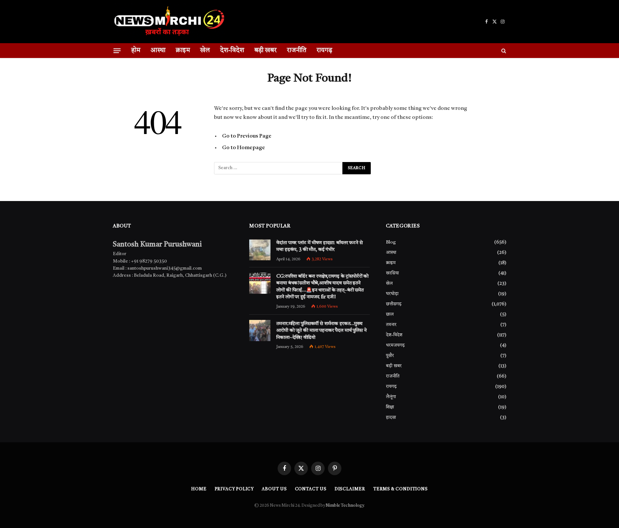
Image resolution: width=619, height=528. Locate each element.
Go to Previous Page (246, 136)
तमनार (391, 324)
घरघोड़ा (392, 294)
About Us (274, 489)
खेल (205, 50)
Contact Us (311, 489)
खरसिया (392, 273)
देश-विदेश (232, 50)
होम (135, 50)
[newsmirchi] (169, 21)
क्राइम (183, 50)
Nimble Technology (345, 506)
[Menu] (117, 50)
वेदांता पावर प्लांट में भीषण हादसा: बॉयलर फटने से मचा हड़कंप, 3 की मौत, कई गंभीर (319, 246)
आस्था (158, 50)
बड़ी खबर (265, 50)
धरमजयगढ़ (395, 345)
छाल (390, 314)
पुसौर (390, 355)
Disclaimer (350, 489)
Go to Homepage (243, 147)
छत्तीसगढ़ (394, 304)
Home (199, 489)
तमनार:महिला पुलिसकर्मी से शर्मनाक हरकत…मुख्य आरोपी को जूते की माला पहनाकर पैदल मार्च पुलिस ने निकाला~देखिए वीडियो (321, 331)
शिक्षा (390, 407)
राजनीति (296, 50)
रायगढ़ (324, 50)
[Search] (503, 50)
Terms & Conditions (400, 489)
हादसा (391, 417)
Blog (391, 242)
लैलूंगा (391, 397)
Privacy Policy (234, 489)
